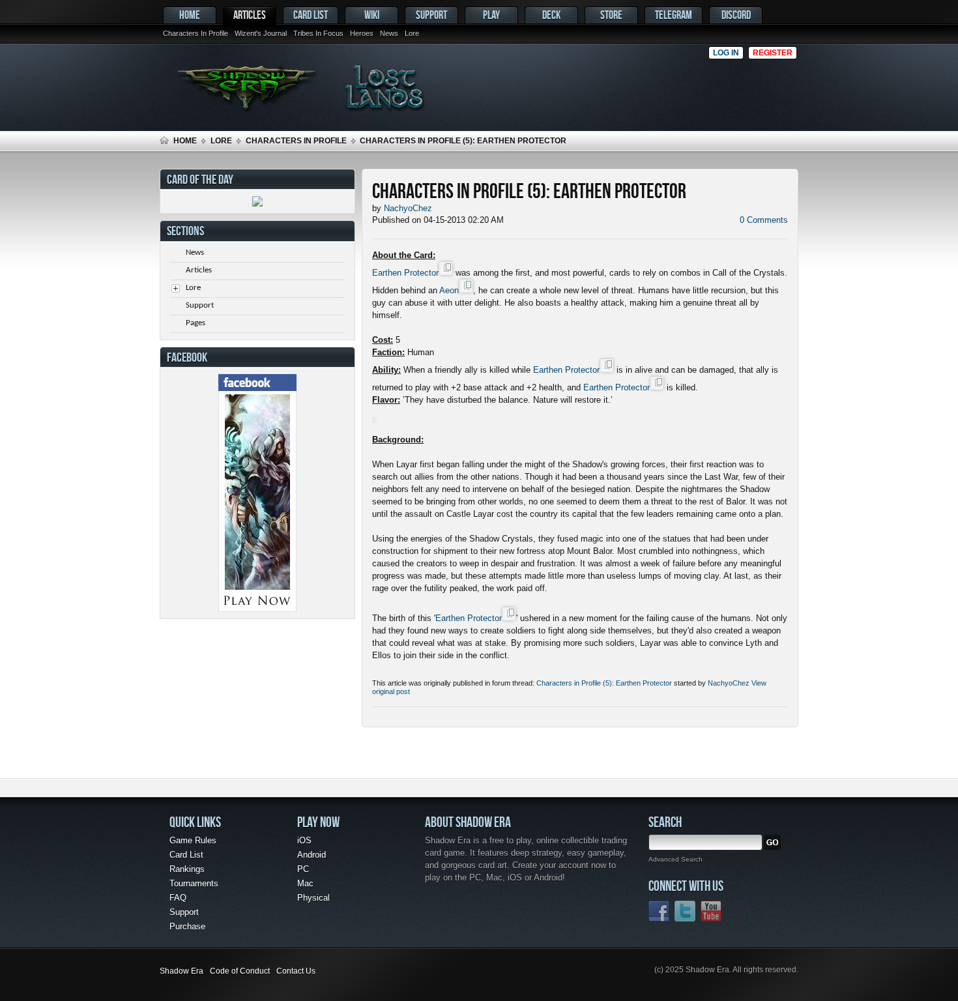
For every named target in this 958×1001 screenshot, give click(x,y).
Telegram (673, 14)
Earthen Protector (405, 273)
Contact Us (295, 971)
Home (189, 14)
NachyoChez (728, 683)
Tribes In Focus (318, 33)
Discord (736, 14)
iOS (304, 840)
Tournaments (193, 883)
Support (431, 14)
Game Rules (192, 840)
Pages (195, 323)
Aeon (449, 290)
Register (772, 52)
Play (491, 14)
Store (611, 14)
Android (311, 855)
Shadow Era (181, 971)
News (389, 33)
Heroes (361, 33)
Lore (412, 33)
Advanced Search (675, 859)
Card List (310, 14)
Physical (313, 898)
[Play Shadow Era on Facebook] (257, 609)
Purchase (187, 926)
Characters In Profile (195, 33)
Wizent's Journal (261, 33)
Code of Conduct (240, 971)
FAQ (177, 898)
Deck (551, 14)
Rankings (187, 869)
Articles (249, 14)
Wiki (371, 14)
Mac (305, 883)
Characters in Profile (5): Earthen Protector (604, 683)
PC (303, 869)
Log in (726, 52)
